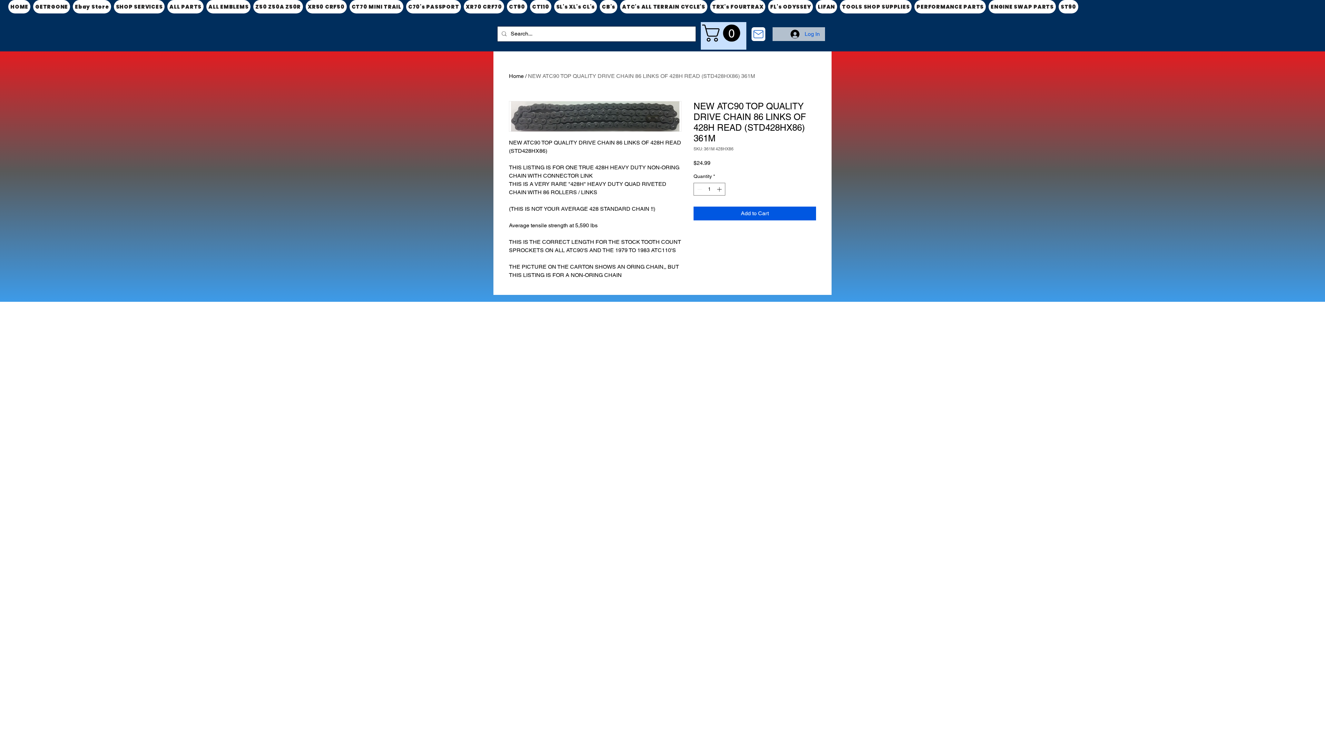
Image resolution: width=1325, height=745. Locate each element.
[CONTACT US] (758, 34)
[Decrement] (699, 189)
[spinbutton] (709, 189)
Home (516, 76)
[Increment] (720, 189)
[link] (723, 33)
